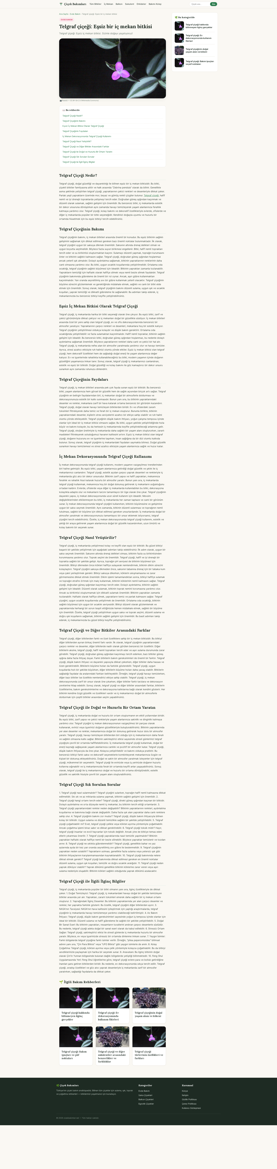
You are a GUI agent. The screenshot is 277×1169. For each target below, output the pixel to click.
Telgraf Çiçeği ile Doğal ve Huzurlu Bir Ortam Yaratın (87, 151)
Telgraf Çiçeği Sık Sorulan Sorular (78, 157)
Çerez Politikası (189, 1103)
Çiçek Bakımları (75, 4)
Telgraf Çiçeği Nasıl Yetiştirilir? (76, 141)
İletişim (185, 1095)
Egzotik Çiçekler (146, 1103)
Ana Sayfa (63, 14)
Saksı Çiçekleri (145, 1095)
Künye (185, 1091)
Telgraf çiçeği (151, 195)
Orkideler (141, 4)
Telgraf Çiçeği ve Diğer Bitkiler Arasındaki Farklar (85, 146)
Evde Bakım (75, 14)
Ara (213, 4)
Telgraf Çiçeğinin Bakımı (73, 121)
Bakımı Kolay (155, 4)
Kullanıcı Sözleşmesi (191, 1108)
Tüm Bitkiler (95, 4)
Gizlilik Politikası (189, 1099)
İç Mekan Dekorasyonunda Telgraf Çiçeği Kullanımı (86, 136)
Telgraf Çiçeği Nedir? (72, 115)
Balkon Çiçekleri (146, 1099)
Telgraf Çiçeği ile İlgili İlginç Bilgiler (78, 162)
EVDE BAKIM (67, 20)
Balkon (119, 4)
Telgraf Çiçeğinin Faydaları (75, 131)
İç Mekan (108, 4)
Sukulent (129, 4)
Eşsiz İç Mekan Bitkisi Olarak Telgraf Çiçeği (83, 126)
